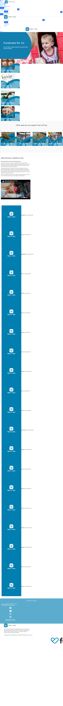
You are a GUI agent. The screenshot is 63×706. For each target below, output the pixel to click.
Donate (6, 11)
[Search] (18, 9)
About (5, 5)
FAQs (5, 7)
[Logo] (9, 1)
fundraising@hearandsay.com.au (8, 604)
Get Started (7, 13)
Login (6, 14)
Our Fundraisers (7, 6)
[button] (8, 65)
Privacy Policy (29, 635)
